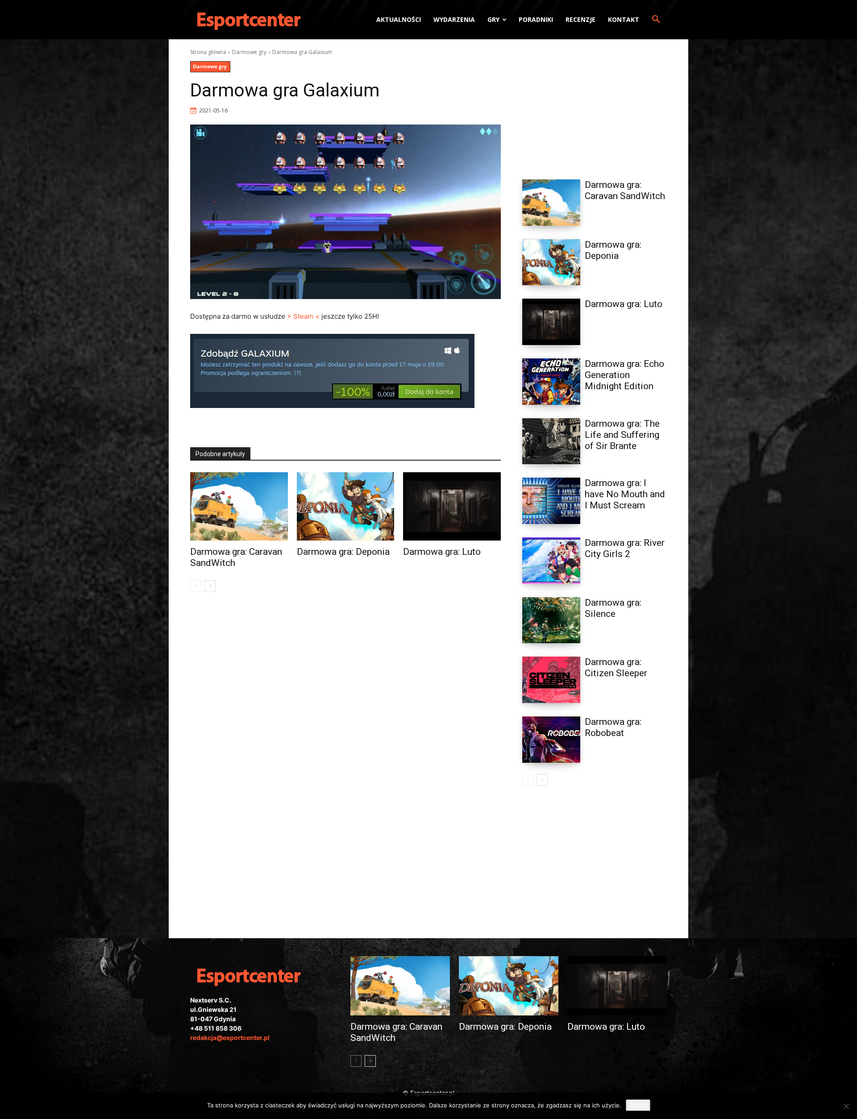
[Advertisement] (594, 104)
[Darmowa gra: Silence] (551, 620)
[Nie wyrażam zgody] (845, 1106)
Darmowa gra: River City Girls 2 (625, 548)
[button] (656, 19)
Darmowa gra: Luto (442, 551)
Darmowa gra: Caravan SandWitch (625, 190)
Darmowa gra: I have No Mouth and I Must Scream (625, 494)
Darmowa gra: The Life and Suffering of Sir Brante (622, 434)
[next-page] (210, 586)
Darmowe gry (249, 52)
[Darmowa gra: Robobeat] (551, 739)
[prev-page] (195, 586)
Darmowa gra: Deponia (343, 551)
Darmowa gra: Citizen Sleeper (616, 667)
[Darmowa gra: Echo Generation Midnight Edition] (551, 381)
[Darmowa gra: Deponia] (346, 506)
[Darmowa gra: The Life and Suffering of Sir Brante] (551, 441)
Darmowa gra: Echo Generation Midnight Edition (624, 374)
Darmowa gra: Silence (613, 608)
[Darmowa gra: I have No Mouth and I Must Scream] (551, 501)
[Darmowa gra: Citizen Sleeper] (551, 680)
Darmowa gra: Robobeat (613, 727)
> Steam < (303, 316)
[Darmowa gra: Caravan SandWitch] (239, 506)
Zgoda (638, 1105)
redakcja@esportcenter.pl (230, 1037)
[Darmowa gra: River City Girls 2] (551, 560)
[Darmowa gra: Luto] (452, 506)
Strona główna (208, 52)
